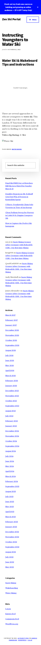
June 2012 (9, 562)
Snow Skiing (10, 583)
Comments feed (12, 619)
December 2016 (12, 330)
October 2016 (11, 340)
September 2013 (12, 486)
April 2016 (9, 370)
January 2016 (11, 386)
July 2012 (9, 557)
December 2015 (12, 391)
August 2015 (10, 411)
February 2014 (11, 481)
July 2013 (9, 497)
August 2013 (10, 491)
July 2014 (9, 456)
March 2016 (10, 376)
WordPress (22, 640)
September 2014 (12, 446)
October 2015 (11, 401)
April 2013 (9, 512)
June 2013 (9, 502)
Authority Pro (23, 638)
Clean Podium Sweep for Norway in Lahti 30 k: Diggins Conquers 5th (19, 215)
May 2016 (9, 365)
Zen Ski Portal (11, 19)
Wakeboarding (11, 588)
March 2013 (10, 517)
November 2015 (12, 396)
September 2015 (12, 406)
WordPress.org (11, 624)
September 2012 (12, 547)
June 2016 (9, 360)
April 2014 (9, 471)
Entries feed (10, 614)
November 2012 (12, 537)
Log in (8, 609)
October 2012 (11, 542)
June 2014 (9, 461)
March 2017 (10, 315)
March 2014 (10, 476)
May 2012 (9, 567)
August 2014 (10, 451)
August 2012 (10, 552)
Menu (34, 20)
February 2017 (11, 320)
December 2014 (12, 431)
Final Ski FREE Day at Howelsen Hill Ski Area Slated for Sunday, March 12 (19, 186)
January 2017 (11, 325)
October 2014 (11, 441)
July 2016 (9, 355)
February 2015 (11, 421)
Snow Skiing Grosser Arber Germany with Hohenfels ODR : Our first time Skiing (18, 245)
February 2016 (11, 381)
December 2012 (12, 532)
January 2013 (11, 527)
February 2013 (11, 522)
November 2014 (12, 436)
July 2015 (9, 416)
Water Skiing (17, 149)
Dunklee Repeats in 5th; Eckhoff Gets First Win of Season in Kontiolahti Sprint (19, 197)
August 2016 (10, 350)
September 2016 (12, 345)
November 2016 (12, 335)
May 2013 (9, 507)
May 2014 (9, 466)
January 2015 (11, 426)
